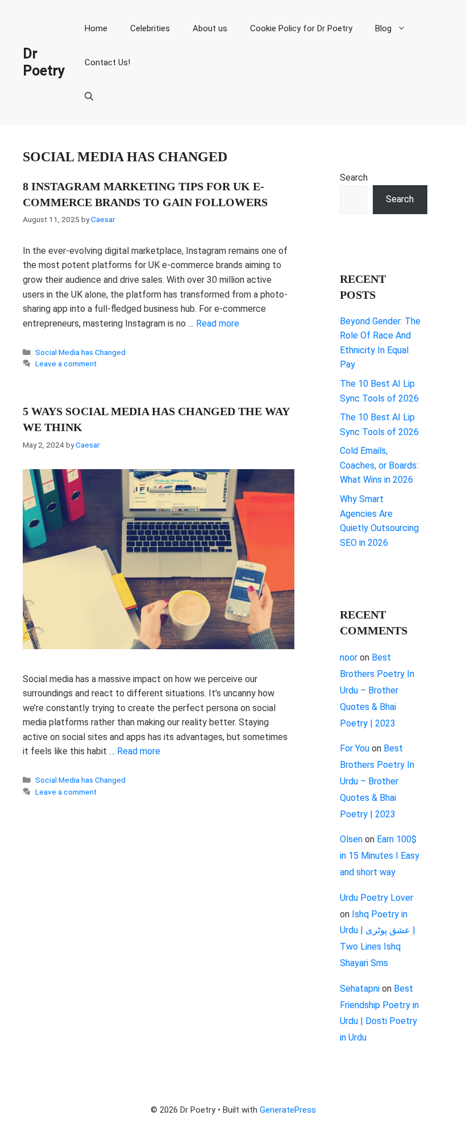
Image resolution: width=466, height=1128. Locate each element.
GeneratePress (288, 1110)
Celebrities (150, 28)
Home (96, 28)
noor (348, 657)
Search (354, 177)
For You (354, 748)
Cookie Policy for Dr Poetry (301, 28)
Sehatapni (360, 988)
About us (210, 28)
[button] (89, 97)
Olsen (351, 839)
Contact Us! (107, 62)
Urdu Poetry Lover (376, 897)
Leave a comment (66, 363)
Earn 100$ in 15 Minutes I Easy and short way (379, 856)
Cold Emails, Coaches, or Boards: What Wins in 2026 (379, 465)
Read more (217, 323)
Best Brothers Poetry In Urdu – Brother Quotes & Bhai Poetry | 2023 (377, 690)
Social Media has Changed (80, 352)
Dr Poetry (44, 62)
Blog (383, 28)
